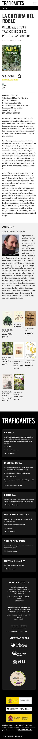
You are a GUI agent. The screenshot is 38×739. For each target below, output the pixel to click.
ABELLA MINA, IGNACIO (12, 41)
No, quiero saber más (25, 730)
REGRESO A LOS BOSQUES (18, 393)
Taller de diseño (14, 541)
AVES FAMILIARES (18, 324)
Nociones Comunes (16, 515)
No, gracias (18, 736)
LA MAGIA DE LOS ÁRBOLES (6, 358)
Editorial (10, 495)
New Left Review (14, 561)
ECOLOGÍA (12, 110)
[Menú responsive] (35, 3)
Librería (9, 432)
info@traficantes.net (19, 628)
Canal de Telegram (9, 453)
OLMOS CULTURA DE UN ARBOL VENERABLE (6, 393)
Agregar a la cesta (19, 76)
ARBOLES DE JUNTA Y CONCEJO (7, 331)
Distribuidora (13, 463)
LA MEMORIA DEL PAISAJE (18, 362)
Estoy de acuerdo (8, 736)
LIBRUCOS (13, 95)
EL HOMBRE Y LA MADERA (29, 329)
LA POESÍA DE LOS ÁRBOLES (29, 362)
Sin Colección (23, 98)
